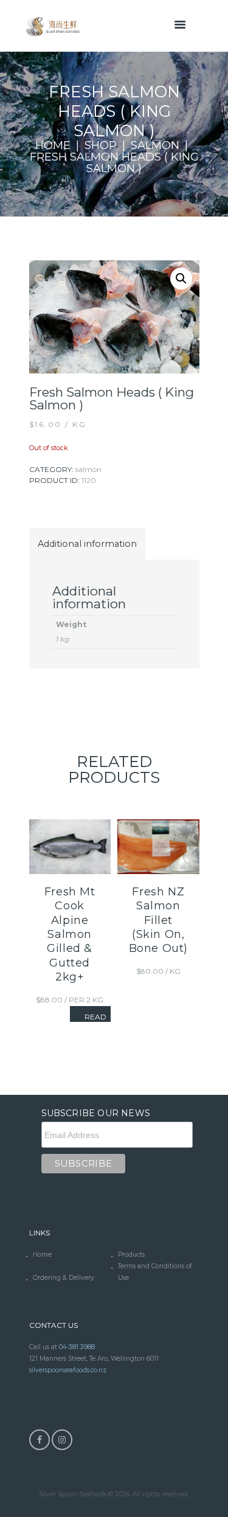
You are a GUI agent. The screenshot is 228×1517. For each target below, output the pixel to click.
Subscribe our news (96, 1113)
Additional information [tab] (87, 543)
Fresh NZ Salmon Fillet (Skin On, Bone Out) (158, 920)
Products (131, 1254)
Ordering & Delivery (63, 1278)
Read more (95, 1020)
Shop (101, 145)
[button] (181, 279)
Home (53, 145)
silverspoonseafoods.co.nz (67, 1370)
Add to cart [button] (158, 836)
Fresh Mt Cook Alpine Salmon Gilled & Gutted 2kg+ (69, 934)
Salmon (155, 145)
